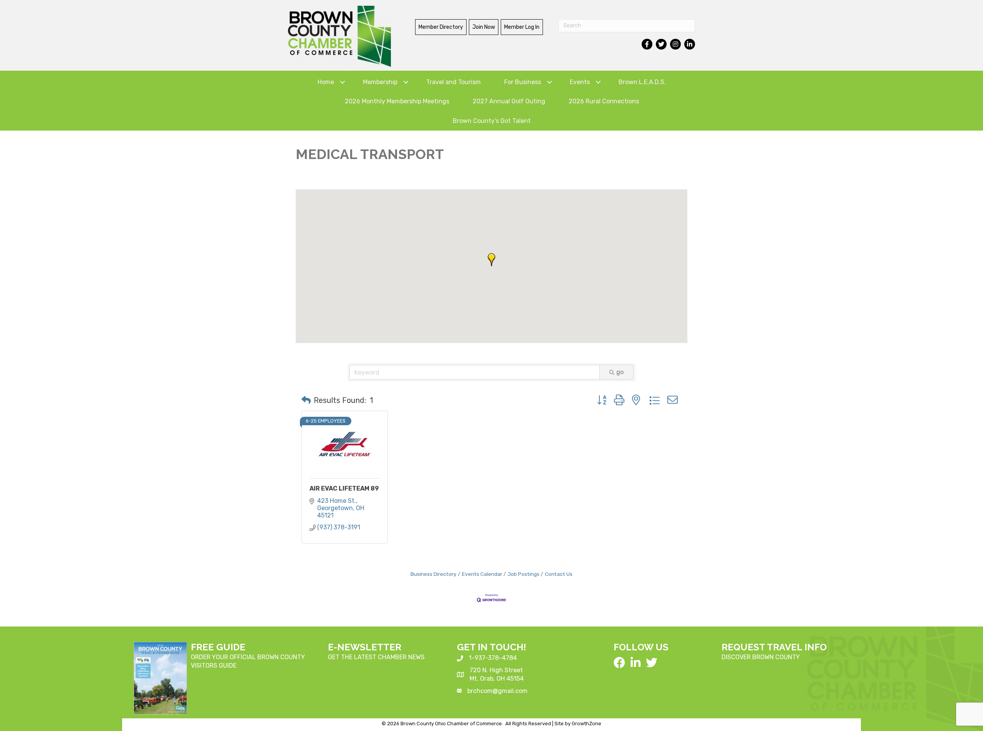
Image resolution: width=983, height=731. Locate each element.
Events (580, 82)
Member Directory (441, 27)
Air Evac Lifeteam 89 (344, 488)
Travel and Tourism (453, 82)
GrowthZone (586, 723)
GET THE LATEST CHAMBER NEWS (376, 657)
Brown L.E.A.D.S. (642, 82)
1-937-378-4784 (493, 657)
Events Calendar (482, 574)
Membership (380, 82)
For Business (522, 82)
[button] (491, 259)
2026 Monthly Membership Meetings (397, 101)
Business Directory (433, 574)
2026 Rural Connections (604, 101)
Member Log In (521, 27)
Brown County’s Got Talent (492, 120)
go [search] (620, 372)
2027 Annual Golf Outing (509, 101)
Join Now (483, 27)
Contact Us (559, 574)
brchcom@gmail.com (497, 691)
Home (326, 82)
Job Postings (523, 574)
